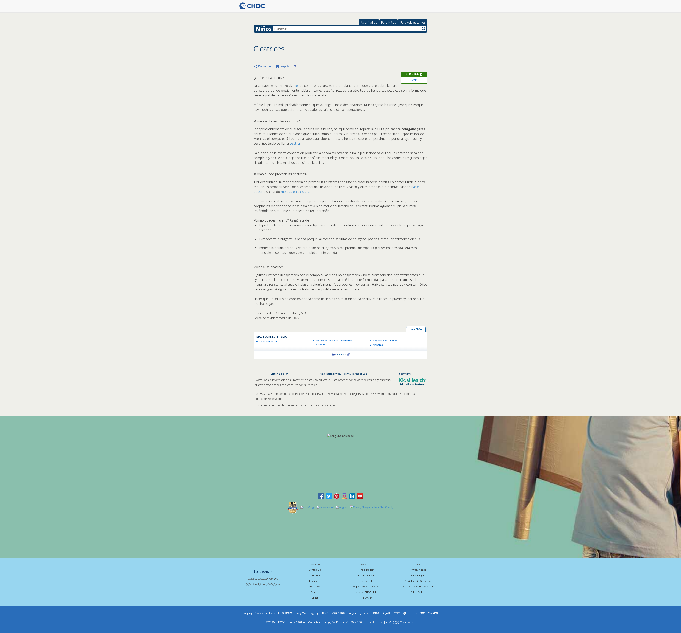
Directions (314, 575)
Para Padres (368, 22)
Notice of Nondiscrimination (418, 586)
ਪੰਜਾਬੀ (396, 613)
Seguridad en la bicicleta (386, 340)
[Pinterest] (336, 496)
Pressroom (315, 586)
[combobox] (347, 28)
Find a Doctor (366, 569)
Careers (314, 592)
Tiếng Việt (301, 613)
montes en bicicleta (295, 191)
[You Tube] (360, 496)
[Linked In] (352, 496)
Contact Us (315, 569)
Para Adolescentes (413, 22)
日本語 (376, 613)
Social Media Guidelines (418, 580)
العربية (386, 613)
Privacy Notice (418, 569)
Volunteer (366, 597)
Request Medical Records (366, 586)
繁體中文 (287, 613)
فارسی (352, 613)
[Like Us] (321, 496)
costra (295, 143)
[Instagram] (344, 496)
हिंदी (422, 613)
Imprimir (286, 66)
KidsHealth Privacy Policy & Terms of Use (343, 373)
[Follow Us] (328, 496)
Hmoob (413, 613)
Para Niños (388, 22)
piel (296, 85)
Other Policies (418, 592)
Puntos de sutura (268, 341)
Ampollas (378, 344)
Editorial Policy (279, 373)
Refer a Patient (366, 575)
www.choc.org (374, 622)
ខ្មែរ (404, 613)
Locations (314, 580)
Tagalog (314, 613)
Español (274, 613)
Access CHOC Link (366, 592)
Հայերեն (338, 613)
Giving (314, 597)
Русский (364, 613)
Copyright (405, 373)
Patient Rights (418, 575)
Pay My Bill (366, 580)
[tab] (416, 329)
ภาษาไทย (433, 613)
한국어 (325, 613)
